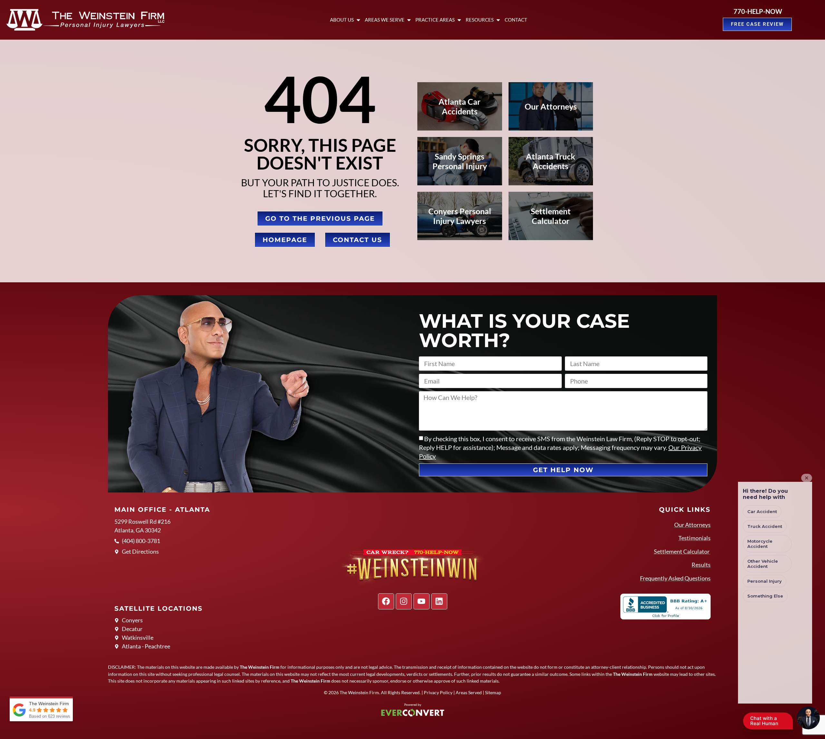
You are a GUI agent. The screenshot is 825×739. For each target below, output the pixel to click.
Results (701, 564)
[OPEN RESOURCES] (498, 20)
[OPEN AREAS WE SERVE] (409, 20)
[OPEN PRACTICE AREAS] (459, 20)
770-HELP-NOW (757, 11)
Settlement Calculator (682, 551)
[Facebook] (386, 601)
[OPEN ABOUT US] (358, 20)
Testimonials (694, 537)
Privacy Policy (438, 692)
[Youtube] (421, 601)
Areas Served (469, 692)
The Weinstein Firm (359, 692)
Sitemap (493, 692)
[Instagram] (404, 601)
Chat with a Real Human (767, 722)
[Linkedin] (439, 601)
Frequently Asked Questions (675, 578)
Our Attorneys (692, 524)
